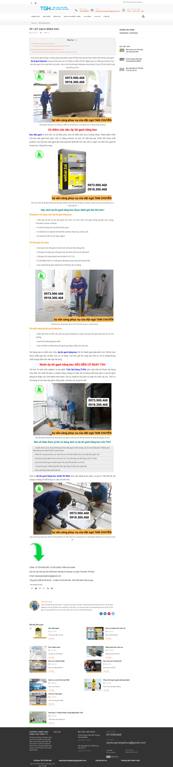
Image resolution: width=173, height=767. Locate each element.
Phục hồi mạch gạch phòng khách (116, 680)
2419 (47, 32)
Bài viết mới (125, 46)
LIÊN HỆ (106, 16)
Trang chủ (34, 23)
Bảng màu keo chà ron (114, 647)
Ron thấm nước (54, 647)
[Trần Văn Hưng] (34, 606)
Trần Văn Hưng (46, 602)
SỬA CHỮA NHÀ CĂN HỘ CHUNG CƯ (132, 2)
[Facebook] (31, 3)
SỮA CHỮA (46, 16)
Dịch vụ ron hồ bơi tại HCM (58, 680)
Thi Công (87, 16)
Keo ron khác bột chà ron (115, 628)
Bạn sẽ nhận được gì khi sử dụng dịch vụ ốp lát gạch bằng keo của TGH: (56, 52)
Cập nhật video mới (131, 752)
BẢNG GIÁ (57, 16)
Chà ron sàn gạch (55, 694)
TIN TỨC (97, 16)
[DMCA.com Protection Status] (112, 756)
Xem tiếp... (52, 638)
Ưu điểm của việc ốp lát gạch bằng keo (43, 43)
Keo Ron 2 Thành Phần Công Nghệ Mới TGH (65, 713)
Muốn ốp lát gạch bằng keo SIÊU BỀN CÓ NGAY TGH (47, 49)
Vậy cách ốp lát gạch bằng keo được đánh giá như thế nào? (52, 46)
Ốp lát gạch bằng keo (44, 23)
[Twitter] (36, 3)
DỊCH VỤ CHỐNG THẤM (72, 16)
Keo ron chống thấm (56, 661)
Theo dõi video (129, 750)
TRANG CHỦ (35, 16)
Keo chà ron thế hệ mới (112, 661)
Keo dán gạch (53, 628)
